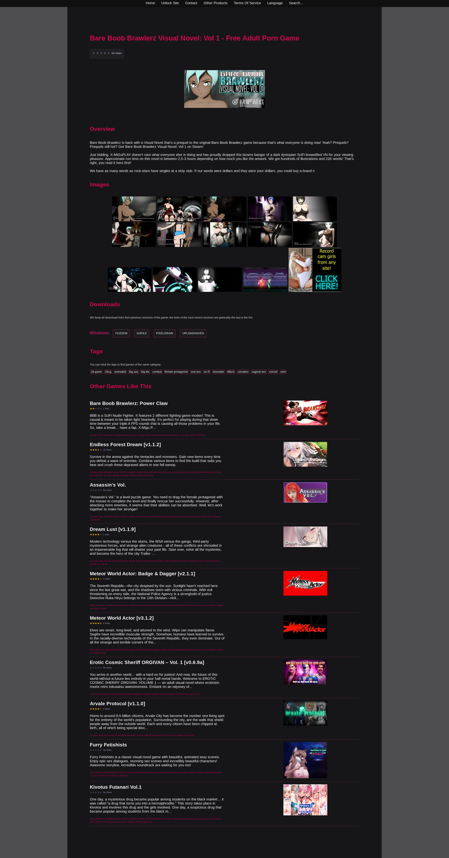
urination (243, 371)
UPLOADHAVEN (193, 333)
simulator (218, 371)
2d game (96, 371)
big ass (133, 371)
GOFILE (142, 333)
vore (283, 371)
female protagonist (176, 371)
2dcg (108, 371)
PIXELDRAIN (164, 333)
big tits (145, 371)
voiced (273, 371)
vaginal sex (259, 371)
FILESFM (121, 333)
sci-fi (207, 371)
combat (157, 371)
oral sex (196, 371)
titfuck (230, 371)
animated (120, 371)
